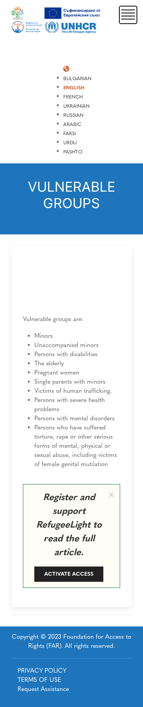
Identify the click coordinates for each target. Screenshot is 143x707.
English (74, 87)
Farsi (69, 133)
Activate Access (68, 574)
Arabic (72, 124)
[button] (128, 14)
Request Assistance (43, 688)
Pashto (72, 152)
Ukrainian (76, 106)
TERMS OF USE (39, 679)
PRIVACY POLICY (42, 670)
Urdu (70, 142)
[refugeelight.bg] (56, 20)
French (73, 97)
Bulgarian (77, 78)
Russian (73, 115)
